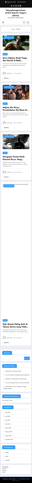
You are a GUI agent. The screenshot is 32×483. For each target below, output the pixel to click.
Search (7, 353)
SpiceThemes (16, 480)
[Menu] (3, 22)
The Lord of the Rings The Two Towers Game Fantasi (17, 383)
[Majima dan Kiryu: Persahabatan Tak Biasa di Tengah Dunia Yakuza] (16, 92)
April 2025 (7, 424)
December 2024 (9, 439)
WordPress (18, 479)
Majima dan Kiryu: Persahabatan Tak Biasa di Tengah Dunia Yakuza (15, 108)
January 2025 (8, 435)
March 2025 (8, 428)
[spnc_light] (28, 22)
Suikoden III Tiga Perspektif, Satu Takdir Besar (16, 379)
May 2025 (7, 420)
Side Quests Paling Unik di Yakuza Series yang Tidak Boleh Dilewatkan (15, 325)
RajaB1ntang (9, 73)
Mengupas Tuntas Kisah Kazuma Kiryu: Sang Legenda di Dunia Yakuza (14, 158)
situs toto (4, 470)
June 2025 (7, 416)
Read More (6, 78)
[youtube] (20, 6)
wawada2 (7, 460)
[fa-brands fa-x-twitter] (14, 6)
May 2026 (7, 412)
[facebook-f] (11, 6)
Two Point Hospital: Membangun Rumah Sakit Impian (17, 375)
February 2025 (8, 432)
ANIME (7, 452)
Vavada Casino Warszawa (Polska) (13, 371)
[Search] (24, 22)
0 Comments (19, 73)
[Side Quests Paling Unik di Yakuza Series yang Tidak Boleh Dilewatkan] (16, 250)
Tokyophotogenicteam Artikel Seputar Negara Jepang (15, 13)
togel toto (4, 468)
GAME (5, 54)
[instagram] (18, 6)
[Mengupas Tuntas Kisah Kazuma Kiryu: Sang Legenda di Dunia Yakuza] (16, 141)
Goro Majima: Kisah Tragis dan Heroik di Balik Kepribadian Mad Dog (15, 59)
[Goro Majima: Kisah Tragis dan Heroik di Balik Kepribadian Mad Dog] (16, 43)
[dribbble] (16, 6)
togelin (3, 472)
